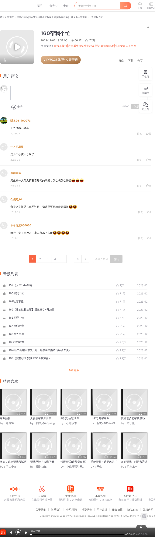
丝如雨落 (15, 173)
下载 (130, 60)
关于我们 (41, 509)
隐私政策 (132, 509)
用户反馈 (102, 509)
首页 (2, 17)
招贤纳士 (86, 509)
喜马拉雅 (14, 5)
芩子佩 (131, 423)
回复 (139, 133)
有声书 (10, 17)
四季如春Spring (45, 423)
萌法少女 (11, 466)
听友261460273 (20, 120)
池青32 (10, 423)
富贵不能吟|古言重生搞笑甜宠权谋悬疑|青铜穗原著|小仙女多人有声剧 (52, 17)
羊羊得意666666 (20, 225)
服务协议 (117, 509)
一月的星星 (17, 146)
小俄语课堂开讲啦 (77, 466)
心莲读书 (71, 423)
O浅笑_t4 (16, 199)
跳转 (116, 259)
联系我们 (56, 509)
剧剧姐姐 (41, 466)
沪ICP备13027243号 (125, 515)
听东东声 (132, 466)
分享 (140, 60)
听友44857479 (106, 423)
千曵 (99, 466)
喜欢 (121, 60)
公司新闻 (71, 509)
